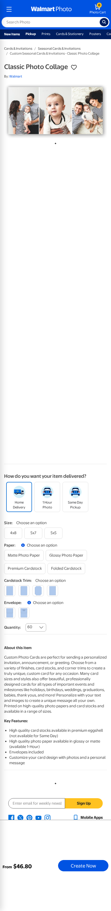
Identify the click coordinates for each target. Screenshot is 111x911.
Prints (46, 34)
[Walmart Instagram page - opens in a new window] (47, 817)
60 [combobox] (29, 627)
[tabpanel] (55, 110)
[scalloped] (52, 590)
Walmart (15, 76)
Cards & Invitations (18, 48)
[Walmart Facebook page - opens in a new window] (11, 817)
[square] (9, 590)
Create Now (83, 866)
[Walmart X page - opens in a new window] (20, 817)
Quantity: (12, 627)
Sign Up (84, 803)
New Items (12, 34)
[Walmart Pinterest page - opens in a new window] (29, 817)
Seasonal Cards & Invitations (59, 48)
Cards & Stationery (70, 34)
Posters (95, 34)
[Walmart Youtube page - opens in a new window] (38, 817)
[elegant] (38, 590)
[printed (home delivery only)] (23, 612)
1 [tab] (54, 142)
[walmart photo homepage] (51, 9)
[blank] (9, 612)
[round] (23, 590)
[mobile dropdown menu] (9, 9)
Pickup (31, 34)
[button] (74, 67)
